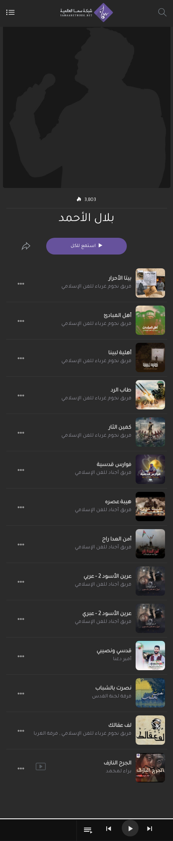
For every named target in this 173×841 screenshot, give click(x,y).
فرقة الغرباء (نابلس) (34, 734)
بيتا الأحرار (120, 279)
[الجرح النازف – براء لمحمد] (150, 767)
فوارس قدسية (114, 465)
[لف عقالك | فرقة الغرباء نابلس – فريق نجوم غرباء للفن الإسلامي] (150, 730)
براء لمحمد (118, 771)
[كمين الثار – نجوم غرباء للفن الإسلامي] (150, 432)
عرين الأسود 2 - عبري (106, 614)
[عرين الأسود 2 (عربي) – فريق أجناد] (150, 581)
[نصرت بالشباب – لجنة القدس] (150, 692)
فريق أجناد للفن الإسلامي (103, 473)
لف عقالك (119, 726)
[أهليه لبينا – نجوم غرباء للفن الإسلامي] (150, 357)
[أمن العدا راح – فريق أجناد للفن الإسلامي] (150, 543)
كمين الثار (120, 428)
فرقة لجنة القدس (111, 697)
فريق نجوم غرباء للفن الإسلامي (96, 287)
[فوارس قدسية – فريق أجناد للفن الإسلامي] (150, 469)
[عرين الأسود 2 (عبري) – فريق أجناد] (150, 618)
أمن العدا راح (116, 540)
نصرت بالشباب (113, 689)
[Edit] (26, 246)
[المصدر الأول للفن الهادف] (84, 12)
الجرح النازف (117, 763)
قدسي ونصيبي (114, 651)
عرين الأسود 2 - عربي (107, 577)
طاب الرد (121, 390)
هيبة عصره (118, 502)
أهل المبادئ (117, 316)
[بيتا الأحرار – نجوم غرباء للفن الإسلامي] (150, 283)
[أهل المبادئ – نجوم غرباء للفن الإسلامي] (150, 320)
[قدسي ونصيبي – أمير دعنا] (150, 655)
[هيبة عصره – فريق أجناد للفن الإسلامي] (150, 506)
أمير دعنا (122, 659)
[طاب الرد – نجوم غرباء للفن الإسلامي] (150, 394)
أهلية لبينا (119, 353)
